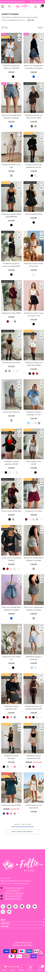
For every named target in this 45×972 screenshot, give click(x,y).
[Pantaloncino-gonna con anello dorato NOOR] (34, 345)
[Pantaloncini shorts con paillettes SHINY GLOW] (34, 688)
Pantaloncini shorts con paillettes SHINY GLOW (33, 707)
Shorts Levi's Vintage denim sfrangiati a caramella (11, 116)
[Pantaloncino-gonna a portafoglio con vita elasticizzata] (34, 394)
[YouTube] (34, 906)
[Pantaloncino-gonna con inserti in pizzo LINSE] (34, 97)
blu (33, 76)
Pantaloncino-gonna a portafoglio (33, 658)
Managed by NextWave (22, 945)
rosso (7, 568)
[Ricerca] (9, 6)
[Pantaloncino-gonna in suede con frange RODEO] (11, 246)
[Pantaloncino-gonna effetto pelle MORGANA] (11, 196)
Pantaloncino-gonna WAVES (11, 313)
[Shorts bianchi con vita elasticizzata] (34, 787)
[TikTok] (22, 906)
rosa (11, 717)
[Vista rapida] (19, 39)
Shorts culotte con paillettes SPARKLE (11, 559)
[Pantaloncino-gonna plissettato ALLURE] (34, 738)
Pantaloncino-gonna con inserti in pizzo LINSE (33, 116)
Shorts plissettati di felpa (33, 214)
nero (13, 76)
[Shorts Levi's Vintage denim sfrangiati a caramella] (11, 97)
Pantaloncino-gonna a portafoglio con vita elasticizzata (33, 413)
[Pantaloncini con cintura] (34, 493)
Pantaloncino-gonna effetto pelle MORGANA (11, 215)
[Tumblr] (28, 906)
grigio (11, 175)
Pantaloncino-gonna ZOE (11, 362)
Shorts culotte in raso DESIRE (33, 462)
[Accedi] (35, 6)
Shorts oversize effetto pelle (11, 511)
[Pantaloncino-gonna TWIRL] (11, 787)
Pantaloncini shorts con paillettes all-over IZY (33, 166)
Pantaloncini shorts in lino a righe (11, 166)
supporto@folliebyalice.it (13, 899)
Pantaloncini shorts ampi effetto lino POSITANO (11, 67)
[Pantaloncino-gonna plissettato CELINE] (11, 444)
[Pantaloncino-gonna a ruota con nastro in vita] (34, 295)
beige (33, 274)
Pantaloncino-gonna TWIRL (11, 805)
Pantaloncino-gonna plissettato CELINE (11, 462)
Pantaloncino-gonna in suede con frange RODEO (11, 265)
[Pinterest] (15, 906)
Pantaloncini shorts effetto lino (11, 658)
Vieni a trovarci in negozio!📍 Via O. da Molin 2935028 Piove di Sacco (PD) (14, 890)
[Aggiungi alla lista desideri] (19, 35)
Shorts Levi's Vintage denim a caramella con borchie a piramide (33, 67)
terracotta (37, 373)
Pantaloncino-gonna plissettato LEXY (11, 707)
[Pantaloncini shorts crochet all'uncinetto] (34, 246)
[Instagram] (9, 906)
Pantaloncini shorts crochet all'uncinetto (33, 265)
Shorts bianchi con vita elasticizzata (34, 806)
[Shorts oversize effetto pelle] (11, 493)
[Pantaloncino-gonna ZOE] (11, 345)
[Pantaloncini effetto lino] (11, 394)
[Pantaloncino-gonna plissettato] (11, 738)
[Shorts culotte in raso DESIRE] (34, 444)
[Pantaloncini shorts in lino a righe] (11, 147)
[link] (30, 968)
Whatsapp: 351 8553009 (13, 896)
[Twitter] (3, 911)
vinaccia (33, 766)
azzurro (28, 422)
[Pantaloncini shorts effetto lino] (11, 639)
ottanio (3, 813)
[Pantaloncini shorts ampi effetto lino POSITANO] (11, 48)
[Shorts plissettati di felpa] (34, 196)
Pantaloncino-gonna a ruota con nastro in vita (33, 314)
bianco (9, 76)
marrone (31, 126)
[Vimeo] (9, 911)
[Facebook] (3, 906)
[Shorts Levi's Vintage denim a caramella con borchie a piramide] (34, 48)
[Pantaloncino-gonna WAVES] (11, 295)
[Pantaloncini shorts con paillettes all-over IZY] (34, 147)
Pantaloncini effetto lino (11, 412)
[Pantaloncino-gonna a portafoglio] (34, 639)
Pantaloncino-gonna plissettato (11, 757)
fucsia (7, 813)
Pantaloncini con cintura (33, 511)
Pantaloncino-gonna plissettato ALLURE (34, 757)
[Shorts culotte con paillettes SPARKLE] (11, 540)
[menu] (2, 6)
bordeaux (7, 321)
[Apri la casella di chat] (41, 952)
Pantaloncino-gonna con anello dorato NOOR (33, 364)
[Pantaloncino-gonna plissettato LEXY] (11, 688)
